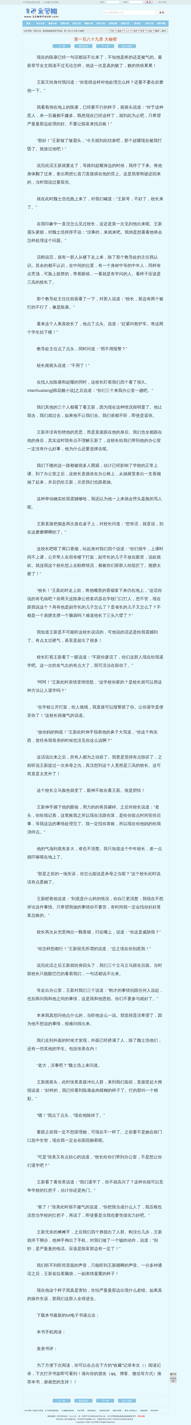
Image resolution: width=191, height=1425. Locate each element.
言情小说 (64, 23)
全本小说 (149, 23)
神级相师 (144, 1410)
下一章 (105, 46)
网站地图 (141, 1416)
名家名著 (113, 23)
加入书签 (127, 46)
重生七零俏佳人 (131, 1410)
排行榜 (137, 23)
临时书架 (161, 23)
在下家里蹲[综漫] (51, 1410)
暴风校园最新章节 (129, 1416)
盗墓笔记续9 (105, 1410)
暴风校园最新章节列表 (52, 30)
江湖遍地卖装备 (67, 1410)
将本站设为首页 (33, 2)
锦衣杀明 (154, 1410)
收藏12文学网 (52, 2)
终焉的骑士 (91, 1410)
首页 (28, 23)
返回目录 (83, 46)
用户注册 (162, 2)
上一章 (61, 46)
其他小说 (125, 23)
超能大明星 (117, 1410)
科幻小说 (101, 23)
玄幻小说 (40, 23)
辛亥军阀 (80, 1410)
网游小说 (89, 23)
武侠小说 (52, 23)
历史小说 (77, 23)
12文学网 (41, 13)
